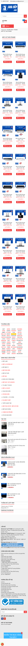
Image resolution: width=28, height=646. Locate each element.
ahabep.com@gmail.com (18, 1)
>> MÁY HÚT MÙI (5, 373)
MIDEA (3, 348)
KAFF (3, 329)
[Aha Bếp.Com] (9, 4)
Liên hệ (2, 582)
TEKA (13, 332)
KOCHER (14, 329)
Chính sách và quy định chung (8, 559)
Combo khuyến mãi (5, 583)
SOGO (8, 353)
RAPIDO (14, 338)
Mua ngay (8, 61)
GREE (13, 348)
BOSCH (19, 330)
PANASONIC (19, 343)
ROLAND (20, 334)
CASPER (8, 343)
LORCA (3, 338)
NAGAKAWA (20, 347)
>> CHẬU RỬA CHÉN (5, 391)
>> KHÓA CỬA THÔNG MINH (7, 379)
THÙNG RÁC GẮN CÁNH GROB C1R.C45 (16, 473)
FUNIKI (8, 347)
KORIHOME (13, 335)
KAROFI (8, 334)
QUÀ (8, 340)
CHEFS (13, 342)
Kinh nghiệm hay (5, 591)
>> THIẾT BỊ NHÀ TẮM (6, 403)
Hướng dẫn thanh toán (6, 589)
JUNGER (14, 352)
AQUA (13, 345)
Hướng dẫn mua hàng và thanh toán (9, 586)
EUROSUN (8, 337)
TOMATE (3, 342)
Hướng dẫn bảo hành (6, 588)
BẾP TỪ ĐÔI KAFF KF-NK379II (14, 483)
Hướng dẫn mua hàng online (7, 592)
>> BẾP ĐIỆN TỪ (5, 367)
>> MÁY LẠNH (4, 361)
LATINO (19, 350)
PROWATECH (20, 340)
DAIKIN (3, 345)
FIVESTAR (19, 337)
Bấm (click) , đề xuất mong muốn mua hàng (13, 547)
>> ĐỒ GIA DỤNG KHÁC (6, 415)
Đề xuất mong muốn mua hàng (8, 585)
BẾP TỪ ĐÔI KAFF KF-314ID (13, 494)
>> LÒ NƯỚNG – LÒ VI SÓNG (7, 397)
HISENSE (8, 350)
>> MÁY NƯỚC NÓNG (6, 409)
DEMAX (8, 330)
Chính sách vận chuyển (6, 556)
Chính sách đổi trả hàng (6, 558)
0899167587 (6, 1)
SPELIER (4, 335)
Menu (7, 26)
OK (25, 612)
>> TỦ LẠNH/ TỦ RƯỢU (6, 385)
